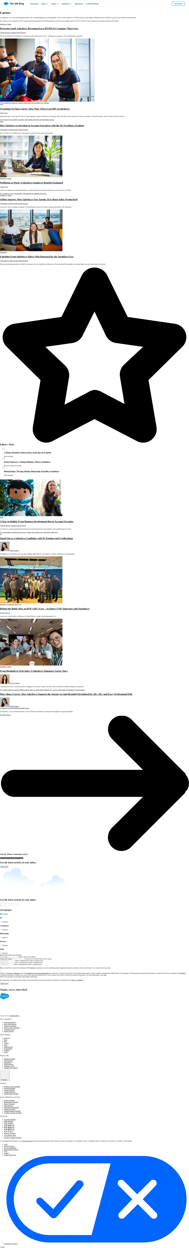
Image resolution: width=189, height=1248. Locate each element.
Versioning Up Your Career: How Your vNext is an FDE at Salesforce (35, 109)
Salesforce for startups (11, 1068)
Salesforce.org (8, 1047)
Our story (7, 1038)
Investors (7, 1050)
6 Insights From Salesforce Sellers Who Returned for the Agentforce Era (36, 256)
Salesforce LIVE (9, 1066)
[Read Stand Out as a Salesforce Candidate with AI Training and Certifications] (29, 532)
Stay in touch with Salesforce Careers (11, 858)
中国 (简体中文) (9, 1125)
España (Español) (9, 1100)
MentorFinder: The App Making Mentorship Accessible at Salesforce (31, 471)
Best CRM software (10, 1024)
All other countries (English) (13, 1113)
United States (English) (11, 1094)
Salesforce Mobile (9, 1059)
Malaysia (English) (10, 1133)
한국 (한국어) (8, 1131)
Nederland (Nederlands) (11, 1107)
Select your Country (32, 959)
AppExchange (8, 1061)
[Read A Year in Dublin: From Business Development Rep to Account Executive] (31, 515)
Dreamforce (7, 1062)
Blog (5, 1041)
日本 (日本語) (8, 1123)
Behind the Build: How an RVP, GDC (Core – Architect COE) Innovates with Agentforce (44, 608)
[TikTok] (164, 1014)
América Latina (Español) (12, 1086)
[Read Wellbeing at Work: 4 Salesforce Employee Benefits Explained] (31, 177)
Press (5, 1040)
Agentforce (3, 252)
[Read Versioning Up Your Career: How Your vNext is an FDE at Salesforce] (24, 103)
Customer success (9, 1029)
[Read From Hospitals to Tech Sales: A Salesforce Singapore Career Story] (31, 665)
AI (1, 534)
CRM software (8, 1064)
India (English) (8, 1121)
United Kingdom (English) (12, 1111)
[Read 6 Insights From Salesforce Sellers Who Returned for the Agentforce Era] (31, 250)
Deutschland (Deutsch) (11, 1102)
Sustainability (8, 1049)
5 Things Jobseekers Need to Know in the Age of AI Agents (27, 453)
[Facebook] (15, 1014)
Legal (5, 1052)
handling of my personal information (38, 973)
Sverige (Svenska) (9, 1109)
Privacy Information (10, 1148)
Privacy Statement (14, 973)
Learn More (181, 973)
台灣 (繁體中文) (9, 1129)
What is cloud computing (11, 1028)
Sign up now (4, 867)
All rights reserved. (28, 1141)
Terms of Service (9, 1146)
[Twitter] (45, 1014)
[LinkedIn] (75, 1014)
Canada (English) (9, 1090)
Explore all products (10, 1026)
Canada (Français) (9, 1092)
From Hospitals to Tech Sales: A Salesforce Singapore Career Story (34, 671)
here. (105, 975)
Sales (1, 121)
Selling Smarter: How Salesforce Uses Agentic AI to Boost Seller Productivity (39, 199)
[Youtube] (135, 1014)
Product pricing (8, 1031)
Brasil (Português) (9, 1088)
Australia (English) (10, 1119)
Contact (6, 1153)
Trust (5, 1045)
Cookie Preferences (10, 1155)
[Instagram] (105, 1014)
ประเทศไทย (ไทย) (10, 1135)
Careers (6, 1043)
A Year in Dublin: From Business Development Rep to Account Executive (37, 521)
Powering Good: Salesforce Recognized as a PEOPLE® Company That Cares (39, 28)
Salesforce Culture (5, 24)
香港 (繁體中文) (9, 1127)
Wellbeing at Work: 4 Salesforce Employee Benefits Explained (31, 182)
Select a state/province (22, 961)
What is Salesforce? (10, 1022)
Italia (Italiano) (8, 1106)
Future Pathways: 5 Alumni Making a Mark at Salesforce (27, 462)
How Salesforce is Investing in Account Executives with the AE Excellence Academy (42, 125)
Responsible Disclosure (11, 1150)
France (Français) (9, 1104)
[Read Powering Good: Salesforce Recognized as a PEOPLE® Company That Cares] (47, 101)
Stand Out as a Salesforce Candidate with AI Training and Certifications (36, 538)
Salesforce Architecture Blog (9, 604)
